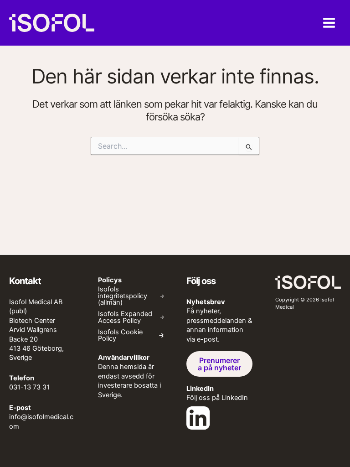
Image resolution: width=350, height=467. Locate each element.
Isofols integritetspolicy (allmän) (122, 296)
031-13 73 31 (29, 387)
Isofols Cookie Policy (120, 335)
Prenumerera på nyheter (219, 364)
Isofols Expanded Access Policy (125, 317)
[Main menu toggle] (329, 23)
